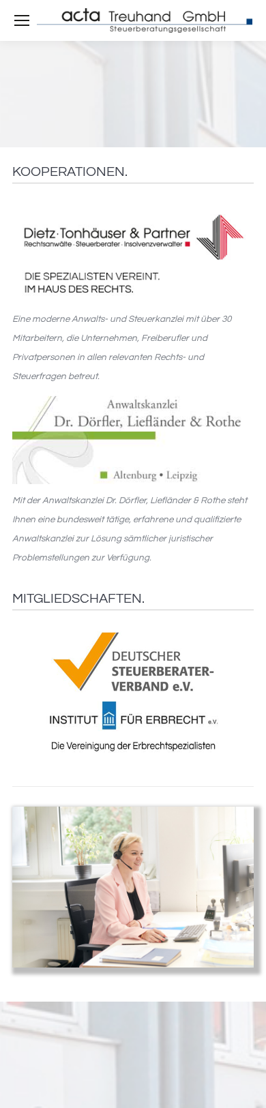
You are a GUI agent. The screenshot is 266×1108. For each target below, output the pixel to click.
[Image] (133, 253)
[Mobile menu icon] (22, 20)
